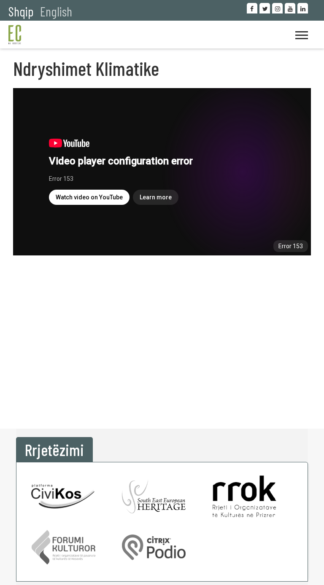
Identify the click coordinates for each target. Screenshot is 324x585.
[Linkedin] (302, 8)
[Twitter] (264, 8)
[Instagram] (277, 8)
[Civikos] (63, 496)
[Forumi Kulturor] (63, 547)
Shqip (21, 11)
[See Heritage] (154, 496)
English (56, 11)
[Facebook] (252, 8)
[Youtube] (290, 8)
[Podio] (154, 547)
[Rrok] (244, 496)
